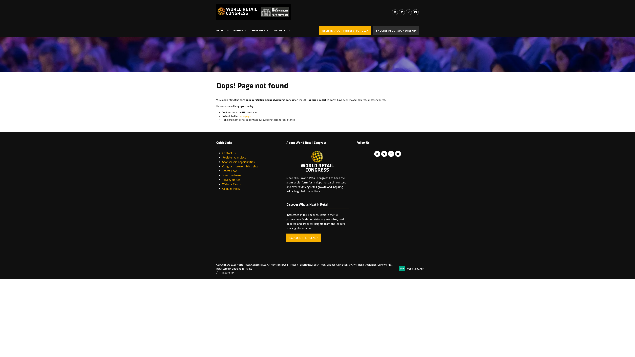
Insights (279, 30)
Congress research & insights (240, 166)
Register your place (234, 158)
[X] (395, 12)
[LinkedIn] (402, 12)
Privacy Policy (226, 273)
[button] (345, 30)
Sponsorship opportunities (238, 162)
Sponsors (258, 30)
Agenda (238, 30)
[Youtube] (416, 12)
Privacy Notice (231, 180)
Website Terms (231, 184)
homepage (245, 116)
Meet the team (231, 175)
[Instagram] (409, 12)
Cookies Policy (231, 189)
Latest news (229, 171)
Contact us (229, 153)
